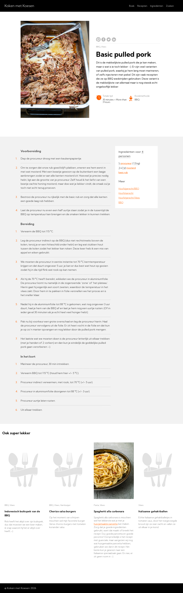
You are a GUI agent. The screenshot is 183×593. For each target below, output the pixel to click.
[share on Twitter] (109, 40)
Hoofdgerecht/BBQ (129, 188)
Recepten (142, 6)
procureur (126, 163)
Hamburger (65, 505)
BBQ (98, 47)
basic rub (123, 172)
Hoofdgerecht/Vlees (129, 197)
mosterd (131, 167)
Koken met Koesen (19, 6)
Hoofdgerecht (126, 193)
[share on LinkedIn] (114, 40)
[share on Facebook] (103, 40)
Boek (131, 6)
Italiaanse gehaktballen (152, 511)
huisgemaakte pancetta (106, 524)
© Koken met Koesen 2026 (20, 588)
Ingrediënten (156, 6)
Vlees (103, 47)
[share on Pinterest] (98, 40)
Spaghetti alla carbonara (109, 511)
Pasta (96, 505)
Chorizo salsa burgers (62, 511)
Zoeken (170, 6)
